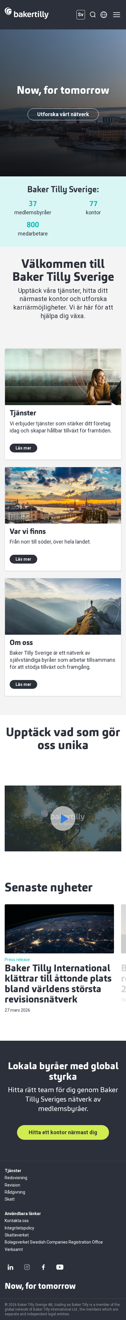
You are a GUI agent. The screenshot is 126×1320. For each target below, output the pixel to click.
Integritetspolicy (19, 1228)
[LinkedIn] (10, 1267)
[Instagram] (27, 1267)
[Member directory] (103, 14)
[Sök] (92, 14)
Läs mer (23, 448)
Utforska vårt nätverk (63, 114)
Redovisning (16, 1177)
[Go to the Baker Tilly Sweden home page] (27, 15)
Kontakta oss (17, 1220)
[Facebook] (43, 1267)
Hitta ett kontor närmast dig (63, 1132)
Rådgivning (15, 1192)
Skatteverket (17, 1235)
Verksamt (14, 1249)
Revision (12, 1185)
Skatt (10, 1199)
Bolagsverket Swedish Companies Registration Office (54, 1242)
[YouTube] (60, 1267)
